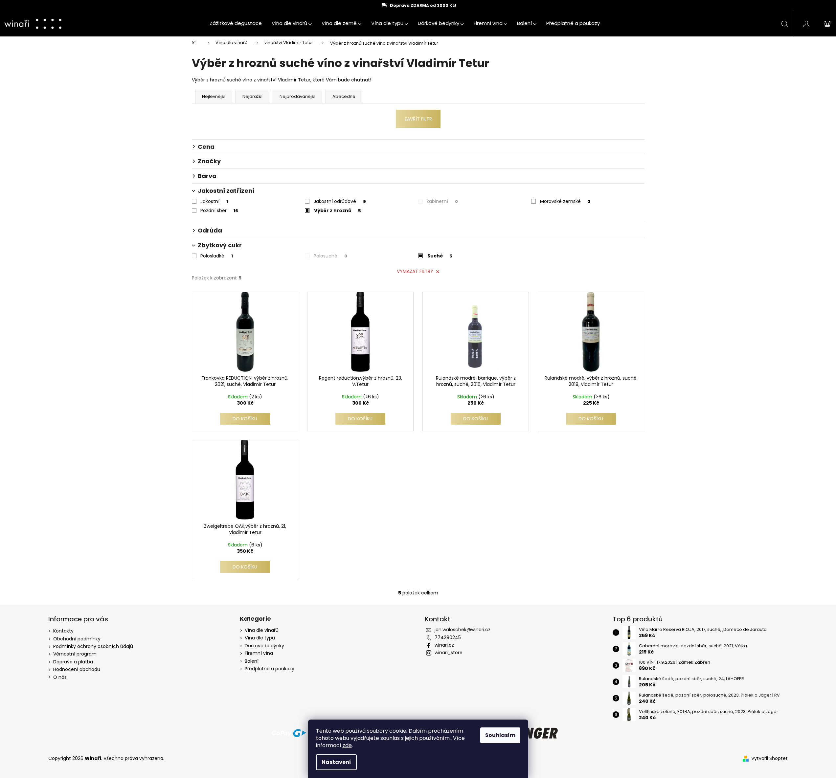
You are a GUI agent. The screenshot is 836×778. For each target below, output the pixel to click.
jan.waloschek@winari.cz (462, 629)
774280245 (448, 637)
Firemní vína (259, 653)
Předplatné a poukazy (269, 669)
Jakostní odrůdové (340, 201)
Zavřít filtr (418, 119)
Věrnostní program (75, 654)
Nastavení (336, 762)
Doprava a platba (73, 661)
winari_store (449, 652)
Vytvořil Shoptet (769, 758)
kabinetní (442, 201)
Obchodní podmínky (77, 638)
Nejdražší (252, 96)
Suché (439, 256)
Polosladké (216, 256)
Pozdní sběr (219, 210)
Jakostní (214, 201)
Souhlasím (500, 735)
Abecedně (343, 96)
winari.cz (444, 645)
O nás (60, 677)
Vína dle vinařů (262, 630)
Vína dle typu (260, 638)
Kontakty (63, 631)
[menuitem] (236, 23)
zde (347, 745)
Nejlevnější (213, 96)
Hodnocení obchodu (76, 669)
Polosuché (330, 256)
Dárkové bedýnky (264, 646)
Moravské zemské (565, 201)
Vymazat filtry (415, 271)
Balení (252, 661)
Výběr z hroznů (337, 210)
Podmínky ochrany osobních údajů (93, 646)
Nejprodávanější (297, 96)
